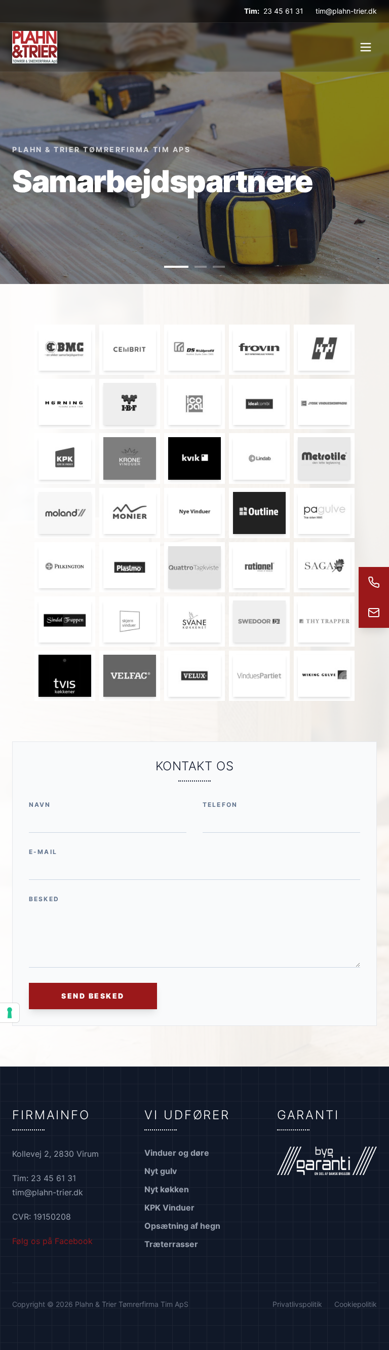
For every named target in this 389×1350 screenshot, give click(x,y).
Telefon (220, 804)
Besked (44, 899)
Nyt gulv (160, 1171)
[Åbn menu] (366, 47)
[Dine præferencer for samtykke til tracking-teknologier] (9, 1012)
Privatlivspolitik (297, 1304)
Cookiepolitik (355, 1304)
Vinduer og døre (176, 1153)
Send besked (93, 995)
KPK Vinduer (169, 1207)
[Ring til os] (374, 582)
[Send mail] (374, 612)
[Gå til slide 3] (219, 267)
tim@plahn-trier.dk (346, 11)
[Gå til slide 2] (200, 267)
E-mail (43, 852)
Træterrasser (171, 1244)
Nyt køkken (166, 1189)
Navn (40, 804)
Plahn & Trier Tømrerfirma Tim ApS (101, 149)
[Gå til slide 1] (176, 267)
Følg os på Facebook (52, 1241)
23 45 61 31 (283, 11)
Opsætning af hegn (182, 1226)
